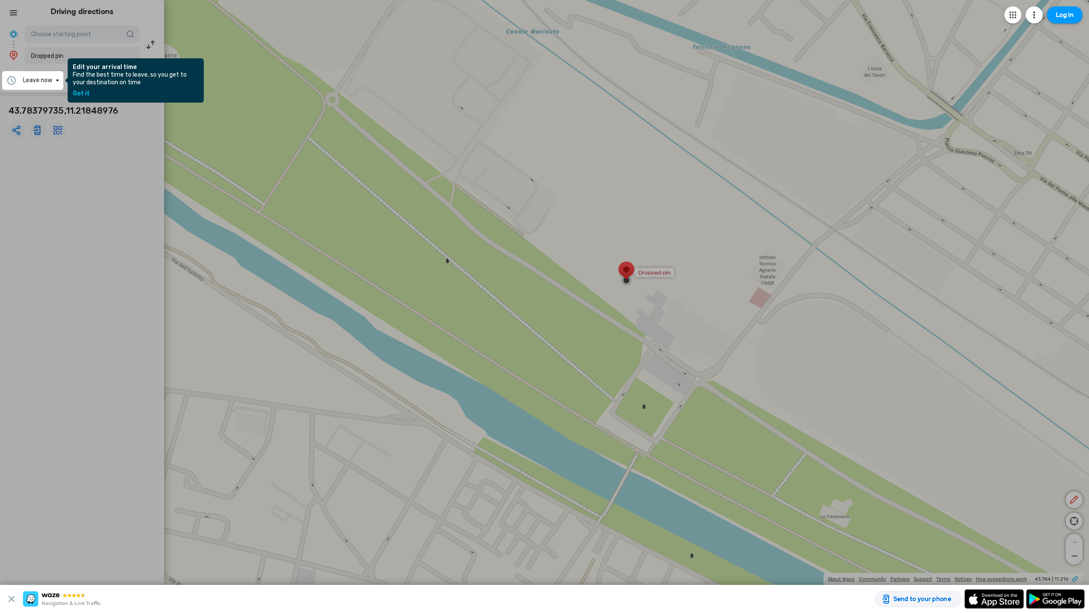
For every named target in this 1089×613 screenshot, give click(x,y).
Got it (81, 93)
